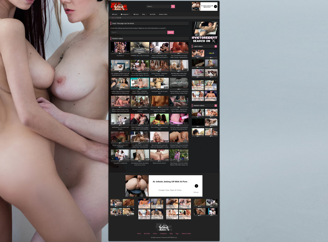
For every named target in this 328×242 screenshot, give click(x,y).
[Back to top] (323, 237)
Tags (177, 233)
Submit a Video (163, 14)
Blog (143, 14)
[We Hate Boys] (119, 6)
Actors (137, 14)
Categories (125, 14)
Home (115, 14)
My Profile (152, 14)
